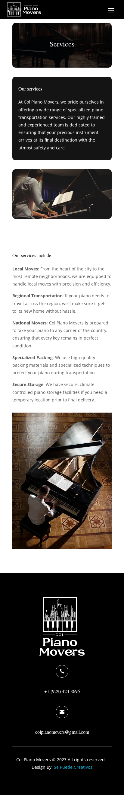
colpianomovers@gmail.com (62, 732)
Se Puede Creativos (73, 767)
